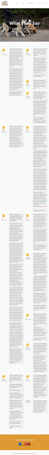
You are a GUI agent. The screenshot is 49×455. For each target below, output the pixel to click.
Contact (38, 3)
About (23, 3)
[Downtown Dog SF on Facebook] (20, 444)
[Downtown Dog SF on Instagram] (23, 444)
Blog (44, 3)
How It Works (30, 3)
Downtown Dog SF (33, 453)
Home (17, 3)
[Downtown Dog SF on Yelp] (29, 444)
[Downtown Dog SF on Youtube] (26, 444)
